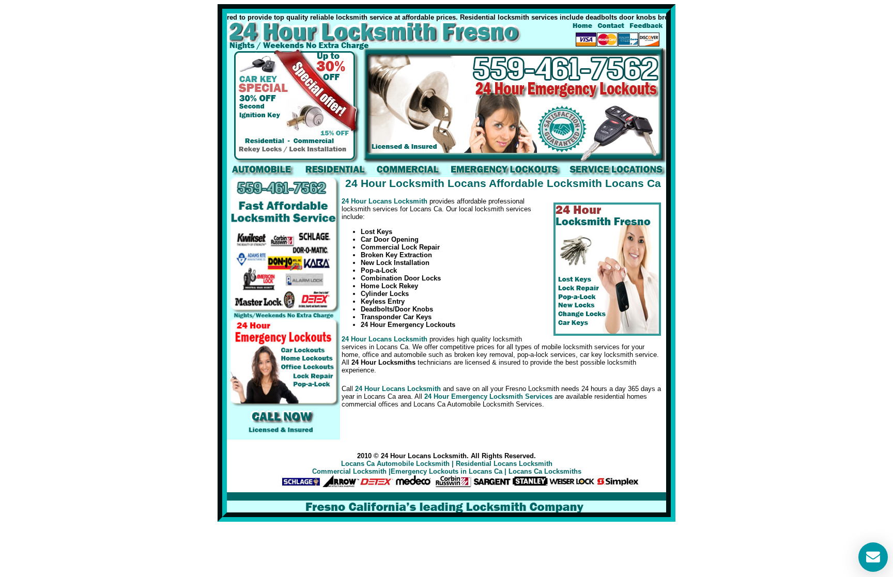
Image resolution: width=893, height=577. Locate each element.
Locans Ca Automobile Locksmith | (397, 463)
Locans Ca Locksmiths (545, 471)
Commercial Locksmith (349, 471)
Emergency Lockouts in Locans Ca (446, 471)
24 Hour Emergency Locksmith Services (488, 396)
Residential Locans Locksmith (504, 463)
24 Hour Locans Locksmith (384, 201)
